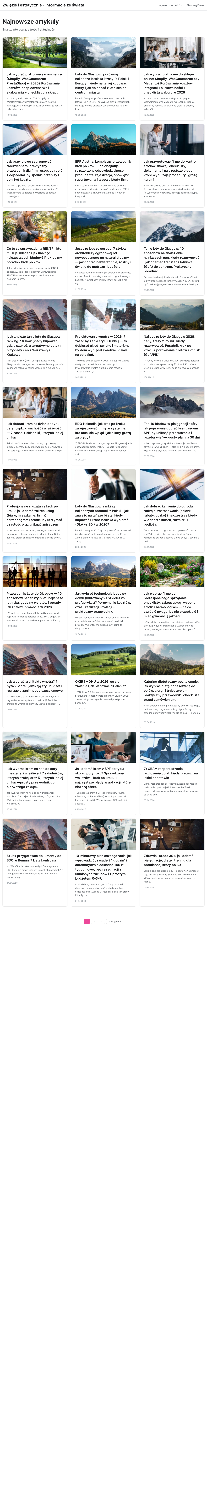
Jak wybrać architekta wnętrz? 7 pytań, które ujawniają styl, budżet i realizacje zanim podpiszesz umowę (35, 686)
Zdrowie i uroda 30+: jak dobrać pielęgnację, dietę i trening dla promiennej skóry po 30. (168, 860)
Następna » (115, 921)
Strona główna (195, 5)
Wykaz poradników (171, 5)
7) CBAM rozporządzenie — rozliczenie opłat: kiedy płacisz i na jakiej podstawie (171, 773)
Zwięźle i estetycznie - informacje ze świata (43, 5)
